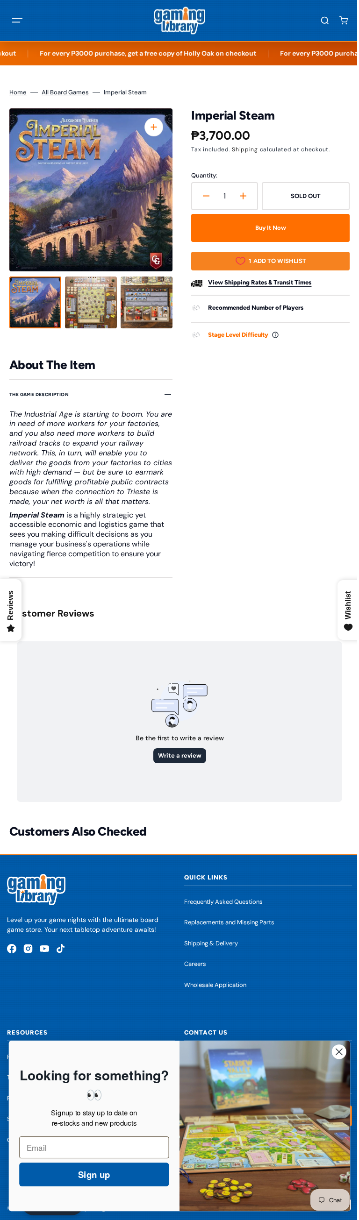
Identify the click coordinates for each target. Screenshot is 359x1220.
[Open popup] (272, 335)
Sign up (87, 1174)
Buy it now (265, 227)
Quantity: (201, 175)
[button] (17, 20)
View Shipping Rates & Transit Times (256, 282)
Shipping (242, 149)
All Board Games (65, 92)
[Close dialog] (332, 1051)
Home (18, 92)
